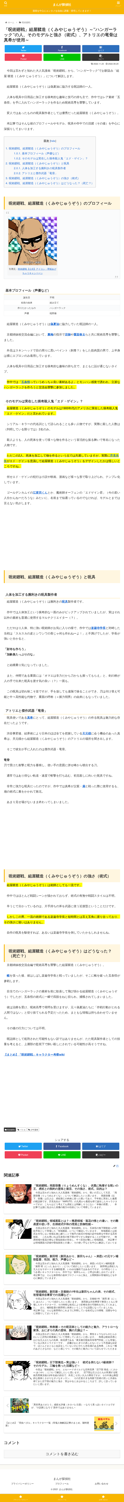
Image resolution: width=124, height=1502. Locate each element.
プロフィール (62, 1483)
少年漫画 (34, 1129)
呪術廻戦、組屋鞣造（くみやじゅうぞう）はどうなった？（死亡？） (50, 183)
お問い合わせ (101, 1483)
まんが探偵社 (62, 4)
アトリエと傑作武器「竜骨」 (36, 173)
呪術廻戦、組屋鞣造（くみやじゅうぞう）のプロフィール (43, 148)
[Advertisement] (62, 533)
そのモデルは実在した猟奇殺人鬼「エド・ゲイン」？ (51, 158)
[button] (114, 758)
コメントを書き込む (62, 1454)
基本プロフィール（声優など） (37, 153)
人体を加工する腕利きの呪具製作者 (40, 168)
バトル (22, 1129)
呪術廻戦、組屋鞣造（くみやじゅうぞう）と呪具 (37, 163)
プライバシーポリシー (22, 1483)
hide (53, 140)
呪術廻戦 (11, 1129)
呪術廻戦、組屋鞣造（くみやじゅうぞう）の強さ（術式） (43, 178)
